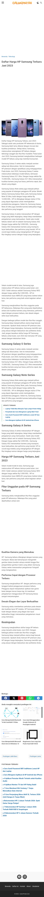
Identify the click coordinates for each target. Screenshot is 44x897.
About (29, 886)
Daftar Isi (15, 886)
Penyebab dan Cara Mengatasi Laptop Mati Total (22, 412)
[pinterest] (22, 698)
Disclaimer (35, 886)
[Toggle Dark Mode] (38, 2)
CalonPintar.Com (25, 894)
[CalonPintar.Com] (22, 3)
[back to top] (40, 892)
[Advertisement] (22, 31)
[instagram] (25, 877)
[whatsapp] (30, 698)
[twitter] (14, 698)
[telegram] (38, 698)
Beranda (8, 886)
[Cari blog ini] (41, 2)
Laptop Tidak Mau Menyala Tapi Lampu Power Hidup (23, 409)
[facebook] (6, 698)
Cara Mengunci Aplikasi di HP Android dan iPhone (22, 420)
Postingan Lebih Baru (10, 756)
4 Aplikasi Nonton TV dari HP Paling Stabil (20, 785)
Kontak (22, 886)
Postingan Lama (35, 756)
